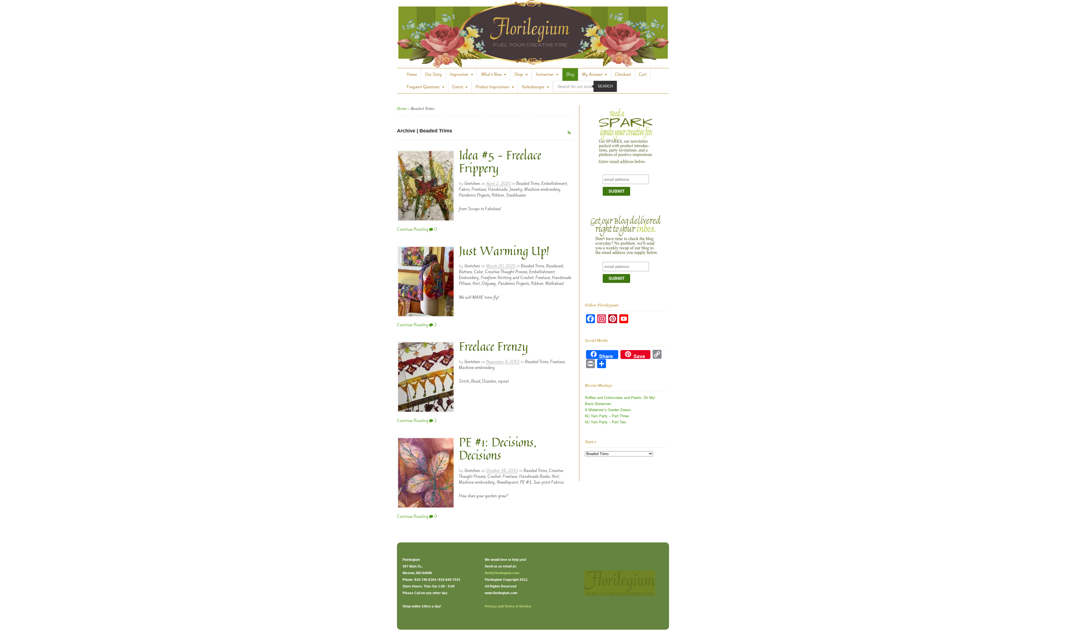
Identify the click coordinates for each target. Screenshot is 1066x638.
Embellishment (554, 183)
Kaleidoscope (533, 87)
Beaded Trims (527, 183)
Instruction (545, 74)
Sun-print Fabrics (549, 482)
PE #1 (526, 482)
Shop (518, 74)
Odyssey (489, 283)
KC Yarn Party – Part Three (607, 415)
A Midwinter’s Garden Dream (608, 409)
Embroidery (469, 277)
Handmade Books (534, 476)
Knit (476, 283)
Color (478, 272)
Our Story (433, 74)
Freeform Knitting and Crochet (507, 277)
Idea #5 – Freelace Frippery (500, 161)
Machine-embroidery (542, 189)
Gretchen (472, 183)
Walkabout (554, 283)
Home (412, 74)
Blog (570, 74)
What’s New (491, 74)
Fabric (464, 189)
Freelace (479, 189)
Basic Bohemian (598, 403)
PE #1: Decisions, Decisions (497, 448)
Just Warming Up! (504, 251)
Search (605, 86)
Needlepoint (507, 482)
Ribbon (498, 195)
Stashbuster (516, 195)
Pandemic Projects (474, 195)
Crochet (494, 476)
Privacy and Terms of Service (508, 606)
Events (457, 87)
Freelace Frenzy (493, 346)
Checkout (623, 74)
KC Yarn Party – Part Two (605, 422)
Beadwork (554, 266)
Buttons (465, 272)
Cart (643, 74)
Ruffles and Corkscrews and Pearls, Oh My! (620, 397)
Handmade (497, 189)
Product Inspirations (492, 87)
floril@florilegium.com (502, 573)
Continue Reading (412, 229)
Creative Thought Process (506, 272)
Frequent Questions (423, 87)
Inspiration (459, 74)
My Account (592, 74)
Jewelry (515, 189)
